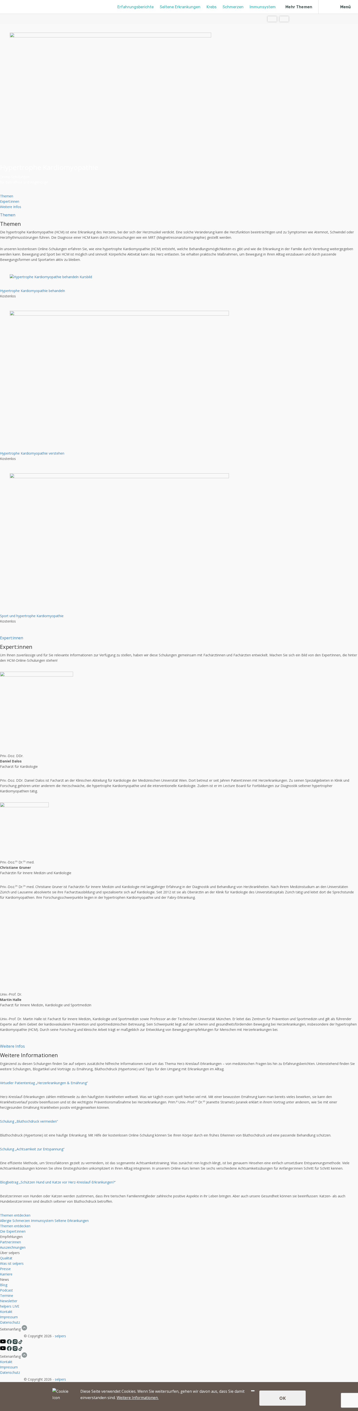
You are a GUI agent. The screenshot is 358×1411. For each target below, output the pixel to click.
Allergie (5, 1220)
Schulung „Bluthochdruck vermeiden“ (29, 1121)
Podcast (6, 1290)
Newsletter (8, 1301)
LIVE (15, 1306)
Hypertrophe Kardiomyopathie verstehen (32, 453)
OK (282, 1398)
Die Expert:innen (13, 1231)
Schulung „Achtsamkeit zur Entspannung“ (32, 1149)
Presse (5, 1268)
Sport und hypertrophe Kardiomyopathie (32, 616)
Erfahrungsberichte (135, 7)
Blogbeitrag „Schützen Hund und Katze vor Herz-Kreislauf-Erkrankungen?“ (58, 1182)
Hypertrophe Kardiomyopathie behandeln (32, 290)
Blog (3, 1285)
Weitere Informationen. (138, 1397)
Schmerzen (233, 7)
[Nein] (253, 1391)
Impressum (9, 1317)
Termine (6, 1295)
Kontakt (6, 1311)
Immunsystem (263, 7)
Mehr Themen (298, 7)
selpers (60, 1336)
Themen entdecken (15, 1215)
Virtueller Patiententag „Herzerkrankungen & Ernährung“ (44, 1083)
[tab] (6, 196)
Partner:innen (10, 1242)
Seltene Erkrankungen (180, 7)
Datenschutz (10, 1322)
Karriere (6, 1274)
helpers (5, 1306)
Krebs (212, 7)
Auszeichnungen (13, 1247)
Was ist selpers (12, 1263)
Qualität (6, 1258)
